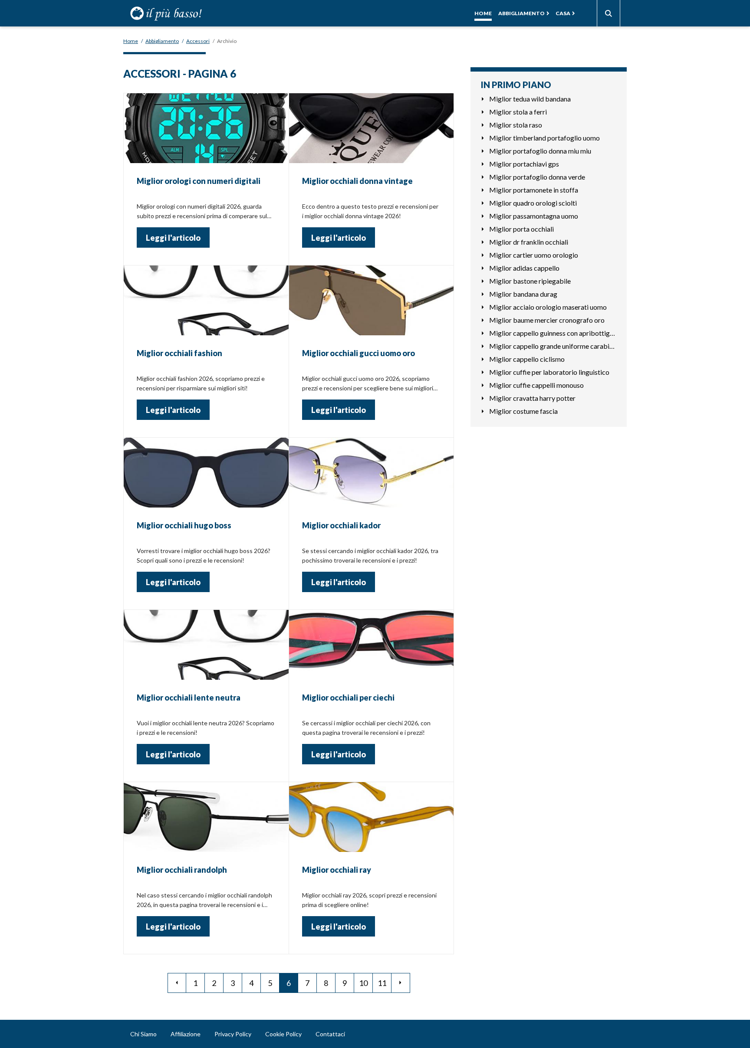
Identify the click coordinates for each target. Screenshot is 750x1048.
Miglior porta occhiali (521, 229)
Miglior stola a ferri (518, 112)
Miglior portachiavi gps (524, 164)
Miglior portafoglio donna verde (537, 177)
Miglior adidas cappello (524, 268)
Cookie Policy (283, 1034)
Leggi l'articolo (173, 237)
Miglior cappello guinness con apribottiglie (552, 333)
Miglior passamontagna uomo (533, 216)
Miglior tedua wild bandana (530, 99)
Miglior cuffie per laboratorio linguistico (549, 372)
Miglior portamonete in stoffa (533, 190)
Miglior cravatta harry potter (532, 398)
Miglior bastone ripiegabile (530, 281)
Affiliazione (186, 1034)
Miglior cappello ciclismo (527, 359)
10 (363, 983)
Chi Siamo (143, 1034)
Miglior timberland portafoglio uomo (544, 138)
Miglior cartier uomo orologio (533, 255)
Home (483, 13)
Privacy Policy (232, 1034)
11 (382, 983)
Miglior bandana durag (523, 294)
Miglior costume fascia (523, 411)
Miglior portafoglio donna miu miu (540, 151)
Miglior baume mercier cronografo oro (547, 320)
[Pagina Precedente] (177, 983)
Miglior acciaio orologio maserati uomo (548, 307)
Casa (563, 13)
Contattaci (330, 1034)
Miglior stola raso (515, 125)
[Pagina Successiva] (400, 983)
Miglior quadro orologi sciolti (533, 203)
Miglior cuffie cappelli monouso (536, 385)
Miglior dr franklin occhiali (528, 242)
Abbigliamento (521, 13)
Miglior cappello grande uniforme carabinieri (552, 346)
